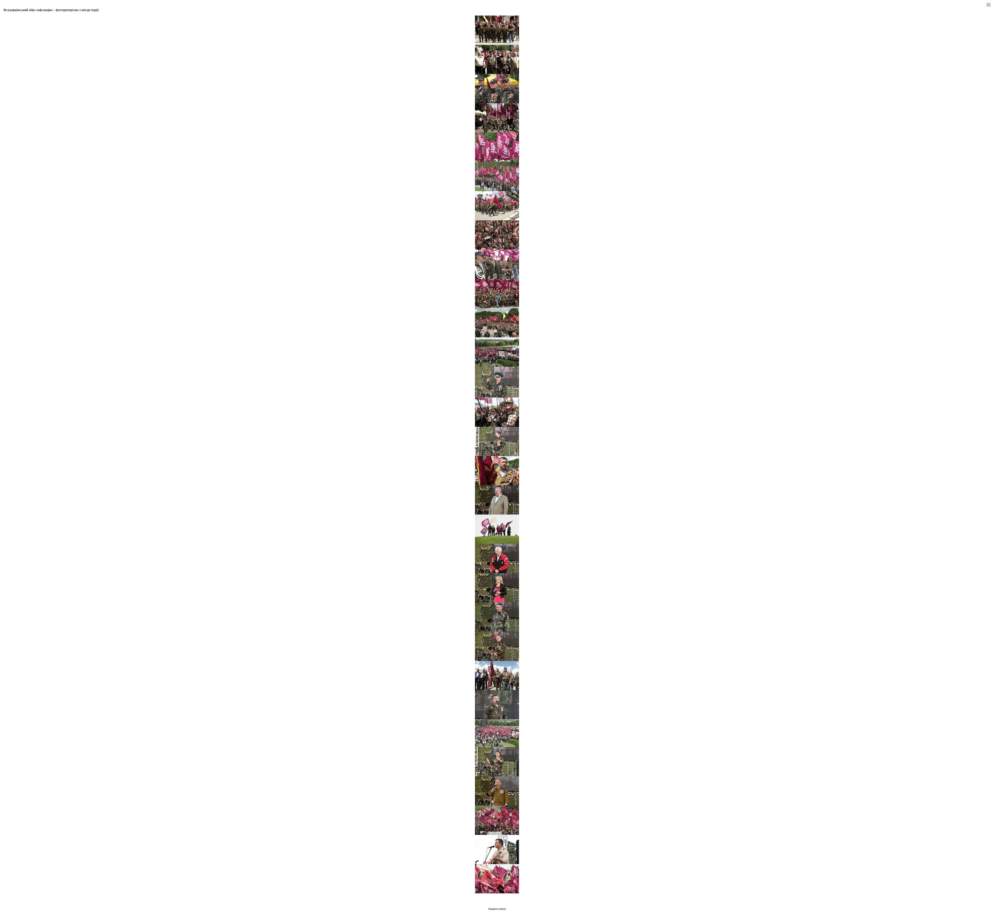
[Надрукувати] (988, 3)
